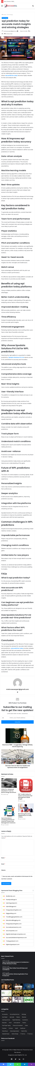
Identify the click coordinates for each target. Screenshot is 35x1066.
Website (3, 870)
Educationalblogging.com (13, 920)
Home (4, 14)
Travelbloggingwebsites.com (14, 917)
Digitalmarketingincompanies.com (16, 934)
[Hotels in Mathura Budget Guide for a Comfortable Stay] (17, 993)
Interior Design (15, 1033)
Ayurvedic (12, 1017)
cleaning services (6, 1019)
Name (3, 857)
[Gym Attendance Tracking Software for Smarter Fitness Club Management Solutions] (9, 810)
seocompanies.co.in (11, 930)
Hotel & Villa (24, 1031)
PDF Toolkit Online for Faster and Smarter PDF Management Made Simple (25, 796)
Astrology (24, 1014)
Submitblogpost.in (11, 906)
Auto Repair (4, 1017)
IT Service (23, 1033)
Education (4, 1022)
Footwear (4, 1028)
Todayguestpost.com (12, 941)
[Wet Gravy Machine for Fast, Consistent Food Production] (17, 1000)
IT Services (30, 1033)
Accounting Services (14, 1014)
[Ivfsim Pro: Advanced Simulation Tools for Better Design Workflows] (9, 783)
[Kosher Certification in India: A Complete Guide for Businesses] (28, 1000)
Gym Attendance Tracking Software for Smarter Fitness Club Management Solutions (8, 820)
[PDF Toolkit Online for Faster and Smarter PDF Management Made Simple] (26, 785)
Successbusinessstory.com (13, 927)
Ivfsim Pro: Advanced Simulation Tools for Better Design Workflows (8, 790)
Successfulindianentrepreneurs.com (16, 937)
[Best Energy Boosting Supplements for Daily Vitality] (26, 807)
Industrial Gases (5, 1033)
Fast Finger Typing (6, 1025)
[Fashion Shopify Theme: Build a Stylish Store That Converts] (17, 986)
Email (3, 864)
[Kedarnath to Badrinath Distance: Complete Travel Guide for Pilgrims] (6, 1000)
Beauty (18, 1017)
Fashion (24, 1022)
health (16, 1028)
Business (24, 1017)
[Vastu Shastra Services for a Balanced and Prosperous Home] (28, 986)
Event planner (17, 1022)
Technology (10, 14)
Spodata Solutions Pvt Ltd (16, 357)
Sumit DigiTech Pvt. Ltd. (21, 1055)
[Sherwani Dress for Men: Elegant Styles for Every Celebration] (6, 986)
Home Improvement (14, 1031)
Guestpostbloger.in (11, 899)
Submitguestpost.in (11, 903)
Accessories (5, 1014)
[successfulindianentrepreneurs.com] (10, 5)
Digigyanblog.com (11, 913)
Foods (26, 1025)
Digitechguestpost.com (12, 944)
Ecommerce (25, 1019)
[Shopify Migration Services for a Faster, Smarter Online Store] (6, 993)
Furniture (11, 1028)
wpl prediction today (11, 75)
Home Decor (5, 1031)
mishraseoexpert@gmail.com (10, 31)
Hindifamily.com (10, 896)
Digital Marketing (16, 1019)
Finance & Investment (18, 1025)
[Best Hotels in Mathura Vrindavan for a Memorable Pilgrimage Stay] (28, 993)
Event (10, 1022)
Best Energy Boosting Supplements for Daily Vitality (24, 815)
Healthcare (22, 1028)
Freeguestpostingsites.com (13, 910)
